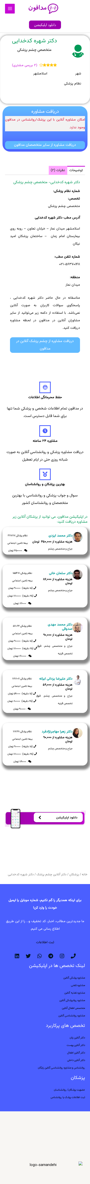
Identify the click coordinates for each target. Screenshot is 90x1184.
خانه (85, 874)
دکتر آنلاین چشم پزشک (51, 874)
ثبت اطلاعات (45, 942)
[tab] (76, 170)
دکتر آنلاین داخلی (76, 1060)
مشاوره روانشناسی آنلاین (71, 1016)
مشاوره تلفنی (78, 985)
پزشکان (74, 874)
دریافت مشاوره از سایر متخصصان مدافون (45, 145)
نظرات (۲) (58, 170)
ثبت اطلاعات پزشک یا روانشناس (68, 1097)
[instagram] (62, 955)
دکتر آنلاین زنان (77, 1038)
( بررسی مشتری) (24, 65)
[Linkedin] (17, 955)
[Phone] (73, 955)
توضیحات (76, 170)
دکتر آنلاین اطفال (76, 1053)
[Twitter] (28, 955)
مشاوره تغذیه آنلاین (74, 993)
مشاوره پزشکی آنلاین (74, 978)
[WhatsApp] (39, 955)
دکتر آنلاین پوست (76, 1045)
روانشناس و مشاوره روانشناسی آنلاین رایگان (61, 1068)
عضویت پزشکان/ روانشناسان (69, 1090)
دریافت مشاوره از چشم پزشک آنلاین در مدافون (45, 345)
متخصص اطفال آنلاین (73, 1008)
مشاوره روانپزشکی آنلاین (72, 1000)
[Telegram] (50, 955)
